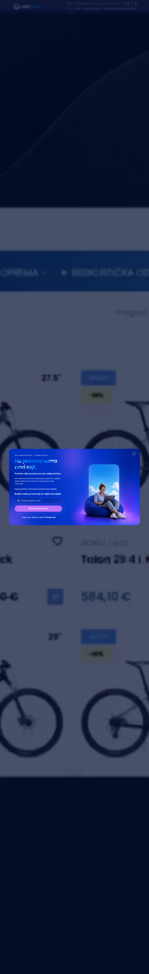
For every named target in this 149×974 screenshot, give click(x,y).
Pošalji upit (50, 517)
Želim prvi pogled (38, 508)
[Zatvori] (134, 453)
